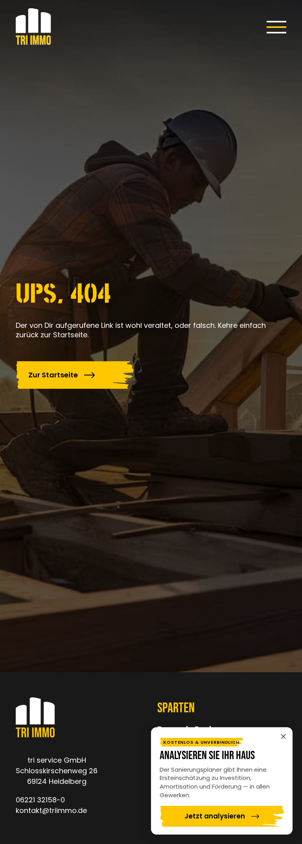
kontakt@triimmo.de (51, 810)
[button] (276, 27)
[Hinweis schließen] (283, 736)
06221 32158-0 (40, 800)
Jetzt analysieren (214, 816)
